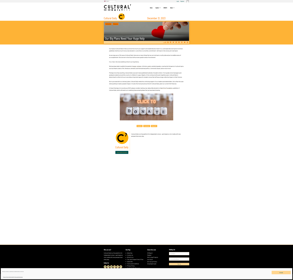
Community (108, 24)
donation (139, 126)
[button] (170, 42)
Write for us (130, 257)
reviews (139, 66)
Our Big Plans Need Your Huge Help (125, 38)
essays (134, 66)
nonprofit (154, 126)
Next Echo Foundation (166, 88)
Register (182, 1)
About (171, 7)
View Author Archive (122, 152)
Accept (281, 272)
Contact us (130, 255)
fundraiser (146, 126)
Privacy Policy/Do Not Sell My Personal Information (13, 277)
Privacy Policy (131, 266)
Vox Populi (150, 259)
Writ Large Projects (152, 257)
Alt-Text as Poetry (152, 261)
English (107, 1)
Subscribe (130, 261)
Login (177, 1)
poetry (149, 66)
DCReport (150, 253)
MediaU (149, 255)
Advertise (129, 253)
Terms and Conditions (133, 263)
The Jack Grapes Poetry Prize (135, 259)
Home (151, 7)
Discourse (115, 24)
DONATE (165, 7)
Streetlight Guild (151, 264)
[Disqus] (146, 178)
